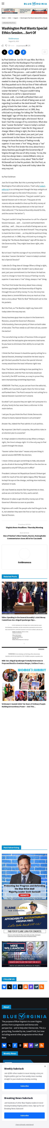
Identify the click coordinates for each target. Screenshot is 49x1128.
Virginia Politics (9, 23)
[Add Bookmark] (44, 52)
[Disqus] (24, 746)
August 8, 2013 (14, 41)
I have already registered (25, 1124)
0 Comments (21, 46)
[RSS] (41, 986)
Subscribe (24, 1086)
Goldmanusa (14, 38)
